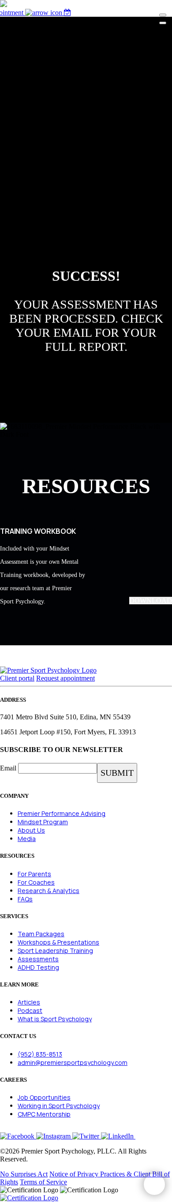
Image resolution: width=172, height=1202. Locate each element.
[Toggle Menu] (162, 15)
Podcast (30, 1010)
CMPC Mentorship (44, 1114)
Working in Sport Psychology (59, 1106)
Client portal (17, 678)
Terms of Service (43, 1182)
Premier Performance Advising (61, 813)
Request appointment (65, 678)
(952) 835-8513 (40, 1054)
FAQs (25, 899)
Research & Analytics (48, 890)
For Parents (34, 874)
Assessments (38, 959)
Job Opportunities (44, 1097)
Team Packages (41, 934)
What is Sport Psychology (55, 1019)
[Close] (162, 23)
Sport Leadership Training (55, 950)
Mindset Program (43, 822)
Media (27, 838)
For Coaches (36, 882)
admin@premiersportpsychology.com (72, 1062)
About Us (31, 830)
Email (8, 768)
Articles (29, 1002)
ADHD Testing (38, 967)
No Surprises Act (24, 1174)
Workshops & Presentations (58, 942)
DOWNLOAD (150, 600)
